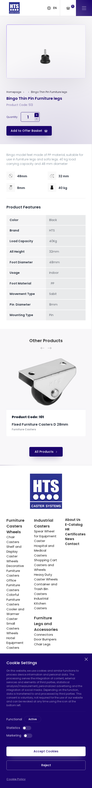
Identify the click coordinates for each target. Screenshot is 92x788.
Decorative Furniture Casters (15, 571)
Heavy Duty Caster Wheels (46, 577)
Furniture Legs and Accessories (46, 623)
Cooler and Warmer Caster (15, 614)
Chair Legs (42, 644)
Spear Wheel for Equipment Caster (45, 536)
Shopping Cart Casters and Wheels (45, 565)
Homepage (13, 92)
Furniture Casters (35, 433)
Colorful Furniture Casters (13, 599)
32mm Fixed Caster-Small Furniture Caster (54, 426)
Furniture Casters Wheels (15, 526)
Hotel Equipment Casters (15, 643)
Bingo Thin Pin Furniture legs (49, 92)
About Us (72, 519)
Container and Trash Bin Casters (45, 589)
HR (67, 529)
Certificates (75, 534)
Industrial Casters (43, 523)
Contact (72, 544)
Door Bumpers (45, 639)
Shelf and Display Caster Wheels (13, 553)
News (69, 539)
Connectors (43, 634)
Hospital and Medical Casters (44, 550)
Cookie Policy (16, 779)
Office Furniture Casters (13, 585)
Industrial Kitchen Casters (41, 603)
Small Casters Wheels (12, 628)
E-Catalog (74, 524)
